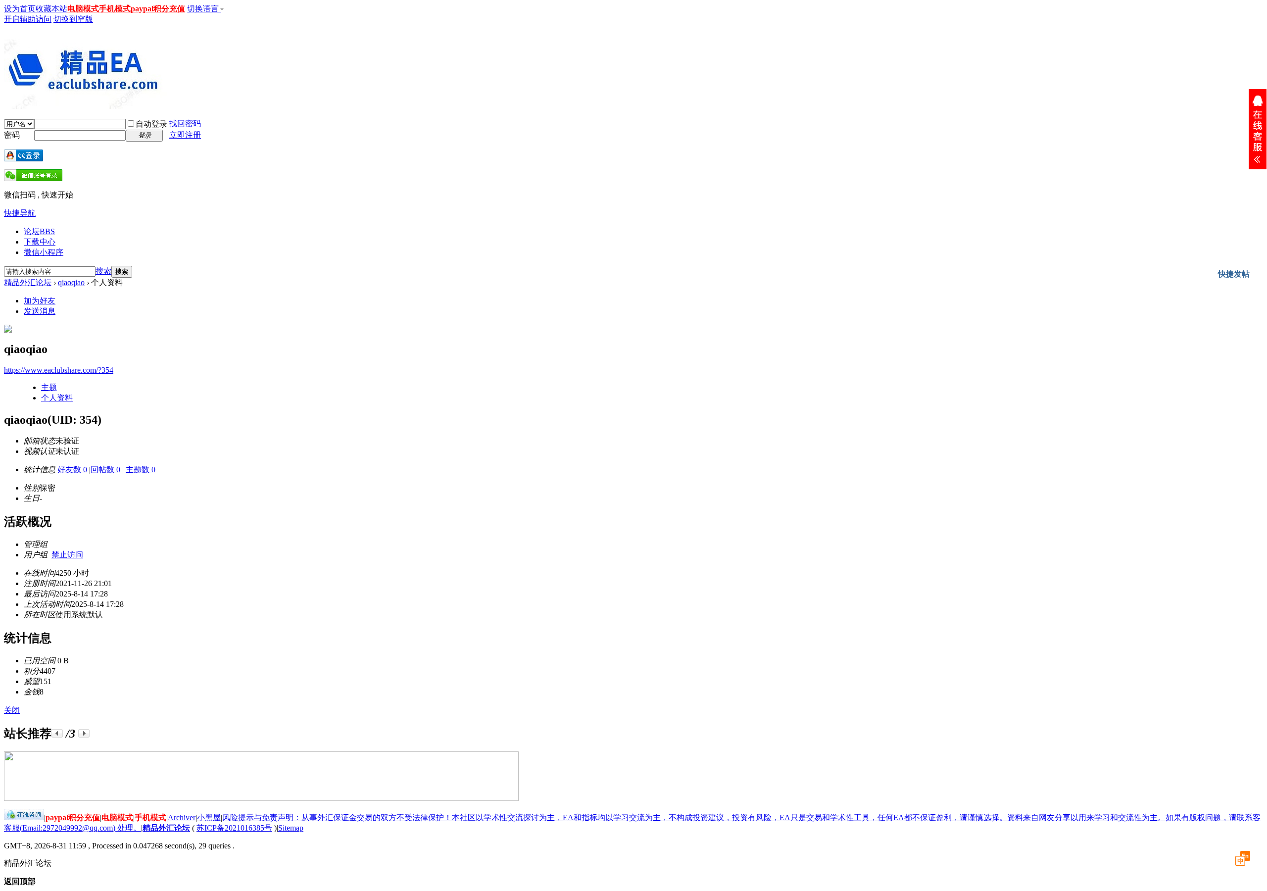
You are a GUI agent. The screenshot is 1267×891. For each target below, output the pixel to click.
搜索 (103, 271)
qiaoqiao (71, 282)
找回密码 (185, 123)
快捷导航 (20, 213)
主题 (49, 387)
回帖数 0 (105, 469)
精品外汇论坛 (27, 282)
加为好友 (39, 301)
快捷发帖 (1234, 274)
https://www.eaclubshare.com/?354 (58, 370)
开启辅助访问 (27, 19)
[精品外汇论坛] (85, 105)
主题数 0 (140, 469)
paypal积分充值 (158, 8)
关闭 (12, 710)
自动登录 (151, 124)
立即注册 (185, 135)
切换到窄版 (73, 19)
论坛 (39, 231)
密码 (12, 135)
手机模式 (115, 8)
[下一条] (84, 733)
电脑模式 (83, 8)
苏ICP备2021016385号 (234, 828)
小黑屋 (209, 817)
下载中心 (39, 242)
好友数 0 (72, 469)
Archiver (181, 817)
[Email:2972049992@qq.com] (1258, 129)
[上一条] (57, 733)
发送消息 (39, 311)
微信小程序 (43, 252)
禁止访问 (67, 554)
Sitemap (290, 828)
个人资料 (57, 398)
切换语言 (204, 8)
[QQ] (24, 817)
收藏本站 (51, 8)
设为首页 (20, 8)
